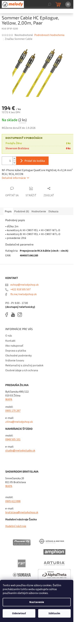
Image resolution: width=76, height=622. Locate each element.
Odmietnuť (19, 613)
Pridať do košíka (35, 160)
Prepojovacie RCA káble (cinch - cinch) (44, 251)
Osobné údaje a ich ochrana (21, 370)
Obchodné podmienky (18, 356)
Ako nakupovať (14, 346)
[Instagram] (19, 314)
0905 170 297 (13, 411)
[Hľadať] (49, 4)
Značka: (18, 39)
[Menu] (68, 4)
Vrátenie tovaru (14, 360)
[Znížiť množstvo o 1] (14, 163)
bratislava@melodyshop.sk (21, 512)
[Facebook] (7, 314)
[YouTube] (14, 314)
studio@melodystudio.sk (20, 450)
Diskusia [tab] (53, 211)
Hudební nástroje (15, 526)
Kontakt (10, 341)
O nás (8, 336)
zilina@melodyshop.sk (19, 422)
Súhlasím (54, 613)
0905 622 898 (13, 501)
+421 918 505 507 (20, 289)
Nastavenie (36, 602)
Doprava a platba (15, 351)
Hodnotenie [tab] (38, 211)
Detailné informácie (14, 178)
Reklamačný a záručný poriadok (24, 365)
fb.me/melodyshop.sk (23, 294)
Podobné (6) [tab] (21, 211)
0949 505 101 (13, 439)
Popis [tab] (8, 211)
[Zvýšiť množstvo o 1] (14, 159)
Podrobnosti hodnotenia (49, 35)
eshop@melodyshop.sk (24, 285)
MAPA (8, 399)
